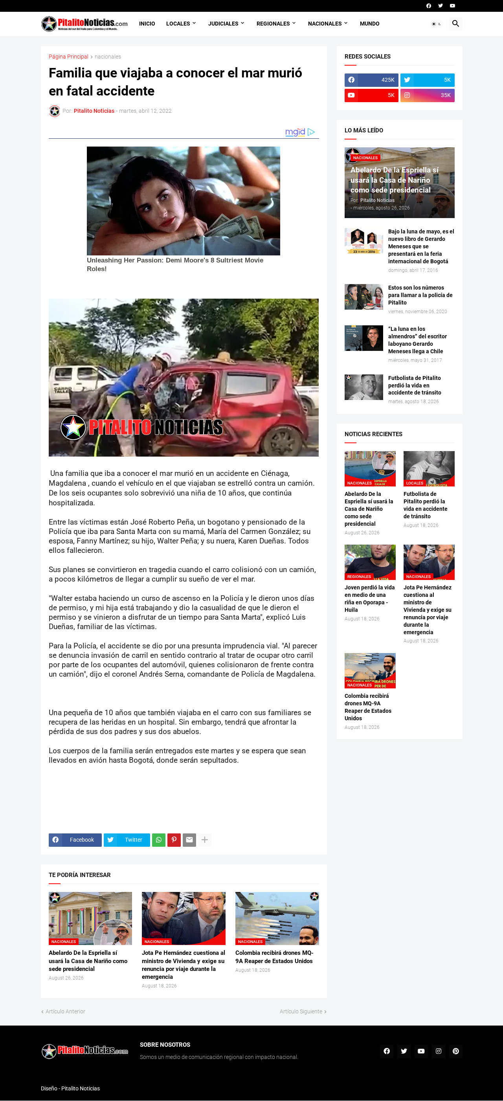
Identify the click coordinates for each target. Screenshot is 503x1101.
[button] (436, 24)
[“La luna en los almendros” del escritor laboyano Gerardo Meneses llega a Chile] (364, 338)
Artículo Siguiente (301, 1011)
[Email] (189, 840)
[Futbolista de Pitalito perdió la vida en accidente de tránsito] (364, 387)
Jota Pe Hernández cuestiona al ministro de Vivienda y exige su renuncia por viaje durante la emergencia (183, 964)
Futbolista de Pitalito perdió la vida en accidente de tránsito (414, 385)
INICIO (147, 23)
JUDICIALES (223, 23)
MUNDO (370, 23)
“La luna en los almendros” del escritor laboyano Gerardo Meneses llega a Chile (417, 340)
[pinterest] (456, 1051)
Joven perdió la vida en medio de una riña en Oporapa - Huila (370, 598)
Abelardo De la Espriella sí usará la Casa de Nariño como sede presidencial (88, 961)
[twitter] (440, 6)
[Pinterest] (174, 840)
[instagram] (438, 1051)
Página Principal (68, 57)
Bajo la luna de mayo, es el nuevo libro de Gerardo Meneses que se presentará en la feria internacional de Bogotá (421, 246)
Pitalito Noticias (80, 1088)
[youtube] (452, 6)
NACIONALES (325, 23)
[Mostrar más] (204, 840)
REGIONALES (273, 23)
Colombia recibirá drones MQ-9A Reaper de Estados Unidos (274, 956)
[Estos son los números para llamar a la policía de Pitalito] (364, 297)
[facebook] (428, 6)
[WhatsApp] (158, 840)
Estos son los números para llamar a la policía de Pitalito (420, 295)
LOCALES (178, 23)
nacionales (108, 57)
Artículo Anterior (65, 1011)
